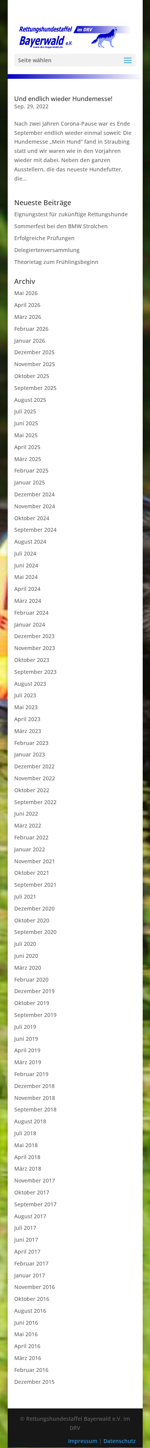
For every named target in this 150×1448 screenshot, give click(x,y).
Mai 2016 (26, 1334)
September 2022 (35, 802)
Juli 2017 (25, 1227)
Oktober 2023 (31, 659)
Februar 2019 (31, 1074)
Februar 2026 (31, 328)
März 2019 (27, 1062)
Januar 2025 (29, 482)
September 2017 (35, 1204)
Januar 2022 (29, 849)
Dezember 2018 (34, 1086)
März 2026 (27, 316)
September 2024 (35, 529)
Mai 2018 (26, 1145)
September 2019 (35, 1014)
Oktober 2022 (31, 790)
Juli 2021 (25, 896)
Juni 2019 (26, 1038)
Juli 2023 (25, 695)
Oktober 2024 (31, 518)
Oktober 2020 (31, 920)
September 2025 (35, 387)
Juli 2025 (25, 411)
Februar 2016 (31, 1369)
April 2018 (27, 1157)
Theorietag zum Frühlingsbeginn (56, 261)
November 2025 (34, 364)
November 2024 (34, 506)
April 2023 (27, 719)
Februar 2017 (31, 1263)
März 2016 (27, 1358)
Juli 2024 (25, 553)
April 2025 (27, 447)
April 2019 (27, 1050)
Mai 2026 (26, 293)
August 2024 (30, 541)
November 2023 (34, 648)
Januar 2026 (29, 340)
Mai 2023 (26, 707)
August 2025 (30, 399)
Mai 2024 (26, 577)
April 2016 (27, 1346)
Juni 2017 (26, 1239)
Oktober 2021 (31, 872)
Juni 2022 (26, 813)
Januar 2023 (29, 754)
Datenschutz (119, 1441)
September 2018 (35, 1109)
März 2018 (27, 1168)
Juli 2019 (25, 1026)
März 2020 (27, 967)
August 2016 (30, 1310)
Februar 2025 (31, 470)
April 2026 (27, 305)
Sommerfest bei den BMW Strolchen (61, 226)
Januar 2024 (29, 624)
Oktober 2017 (31, 1192)
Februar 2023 (31, 742)
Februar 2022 (31, 837)
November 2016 (34, 1286)
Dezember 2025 (34, 352)
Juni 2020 (26, 955)
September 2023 (35, 671)
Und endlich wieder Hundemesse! (63, 99)
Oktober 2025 (31, 376)
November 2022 (34, 778)
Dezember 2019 (34, 991)
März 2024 (27, 600)
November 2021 (34, 861)
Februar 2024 (31, 612)
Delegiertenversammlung (47, 250)
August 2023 (30, 683)
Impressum (83, 1441)
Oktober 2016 (31, 1298)
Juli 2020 (25, 943)
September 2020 (35, 931)
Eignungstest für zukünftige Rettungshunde (71, 214)
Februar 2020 (31, 979)
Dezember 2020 (34, 908)
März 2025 (27, 459)
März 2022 (27, 825)
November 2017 (34, 1180)
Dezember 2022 (34, 766)
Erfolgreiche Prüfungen (44, 238)
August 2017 (30, 1216)
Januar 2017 (29, 1275)
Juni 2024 (26, 565)
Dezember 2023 (34, 636)
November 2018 (34, 1097)
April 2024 (27, 588)
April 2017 (27, 1251)
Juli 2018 (25, 1133)
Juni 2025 (26, 423)
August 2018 (30, 1121)
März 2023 (27, 731)
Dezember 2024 (34, 494)
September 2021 (35, 884)
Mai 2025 (26, 435)
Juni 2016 (26, 1322)
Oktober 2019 (31, 1003)
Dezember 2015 (34, 1381)
